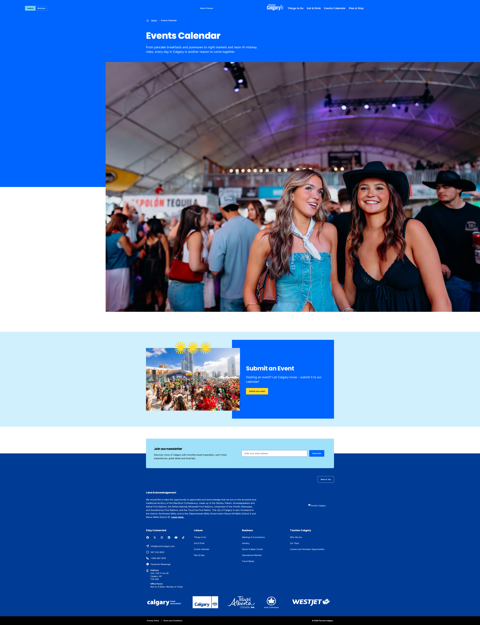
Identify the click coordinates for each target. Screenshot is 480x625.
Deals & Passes (206, 8)
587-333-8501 (157, 552)
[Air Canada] (271, 602)
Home (154, 20)
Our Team (294, 543)
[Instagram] (161, 537)
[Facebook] (147, 537)
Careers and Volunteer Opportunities (307, 549)
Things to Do (296, 8)
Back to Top (326, 479)
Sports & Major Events (252, 549)
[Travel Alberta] (241, 602)
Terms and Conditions (172, 620)
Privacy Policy (153, 620)
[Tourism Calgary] (275, 7)
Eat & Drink (314, 8)
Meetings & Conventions (253, 537)
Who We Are (296, 537)
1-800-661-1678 (158, 558)
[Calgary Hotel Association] (164, 602)
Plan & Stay (356, 8)
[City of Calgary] (205, 602)
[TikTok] (183, 537)
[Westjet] (311, 602)
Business (41, 8)
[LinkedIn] (168, 537)
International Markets (252, 555)
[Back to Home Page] (321, 505)
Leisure (30, 8)
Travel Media (248, 561)
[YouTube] (176, 537)
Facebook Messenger (161, 564)
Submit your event (257, 391)
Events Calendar (335, 8)
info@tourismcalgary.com (163, 546)
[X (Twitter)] (154, 537)
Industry (246, 543)
